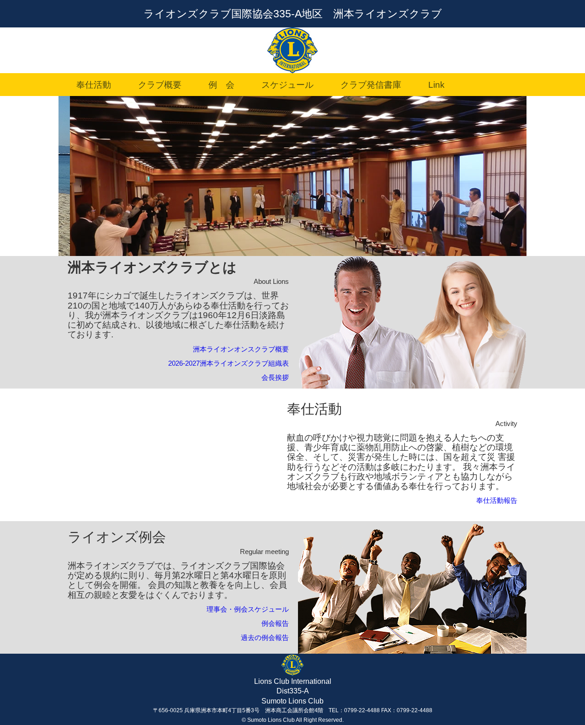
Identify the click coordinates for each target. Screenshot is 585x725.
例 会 (217, 85)
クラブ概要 (155, 85)
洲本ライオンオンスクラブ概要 (241, 349)
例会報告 (275, 623)
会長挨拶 (275, 377)
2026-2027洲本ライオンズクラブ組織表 (228, 363)
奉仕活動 (89, 85)
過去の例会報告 (265, 637)
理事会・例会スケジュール (248, 609)
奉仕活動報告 (496, 500)
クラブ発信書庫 (366, 85)
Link (432, 85)
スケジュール (283, 85)
